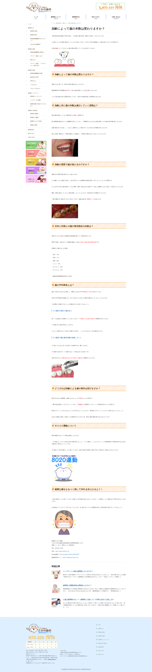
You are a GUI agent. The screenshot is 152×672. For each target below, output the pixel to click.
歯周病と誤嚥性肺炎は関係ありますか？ (77, 585)
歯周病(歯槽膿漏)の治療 (36, 73)
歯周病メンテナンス (33, 93)
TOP (99, 624)
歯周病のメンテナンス (36, 96)
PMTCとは (33, 81)
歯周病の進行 (33, 35)
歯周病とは (31, 28)
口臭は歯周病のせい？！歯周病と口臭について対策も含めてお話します (88, 599)
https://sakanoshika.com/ (62, 551)
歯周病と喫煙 (33, 125)
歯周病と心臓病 (34, 117)
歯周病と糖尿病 (34, 113)
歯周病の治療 (31, 70)
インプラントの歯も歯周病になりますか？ (78, 571)
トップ (36, 17)
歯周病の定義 (33, 31)
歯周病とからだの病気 (36, 121)
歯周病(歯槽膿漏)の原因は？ (37, 52)
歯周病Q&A (76, 17)
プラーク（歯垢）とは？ (36, 56)
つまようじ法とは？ (35, 88)
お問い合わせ (116, 17)
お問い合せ (101, 654)
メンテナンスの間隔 (35, 100)
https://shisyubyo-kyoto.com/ (71, 557)
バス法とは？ (33, 84)
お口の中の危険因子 (35, 44)
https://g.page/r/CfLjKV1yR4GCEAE (69, 554)
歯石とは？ (33, 59)
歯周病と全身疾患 (32, 110)
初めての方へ (96, 17)
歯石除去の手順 (34, 77)
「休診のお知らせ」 (52, 659)
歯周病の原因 (31, 49)
